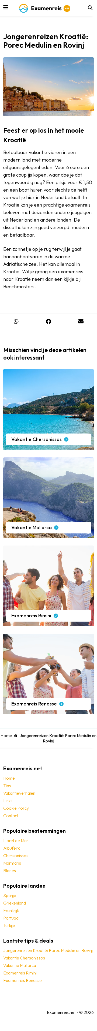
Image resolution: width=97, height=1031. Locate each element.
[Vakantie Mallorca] (48, 535)
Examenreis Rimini (20, 973)
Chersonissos (15, 855)
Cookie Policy (16, 808)
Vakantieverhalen (19, 793)
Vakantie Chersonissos (24, 958)
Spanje (9, 895)
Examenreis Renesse (22, 980)
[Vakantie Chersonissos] (48, 446)
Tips (7, 785)
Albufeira (11, 848)
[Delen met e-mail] (81, 321)
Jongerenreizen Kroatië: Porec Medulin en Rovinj (48, 950)
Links (7, 800)
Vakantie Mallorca (19, 965)
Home (6, 735)
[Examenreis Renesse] (48, 711)
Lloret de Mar (15, 840)
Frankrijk (11, 910)
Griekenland (14, 903)
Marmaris (12, 863)
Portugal (11, 918)
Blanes (9, 870)
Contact (10, 815)
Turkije (9, 925)
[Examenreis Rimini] (48, 623)
